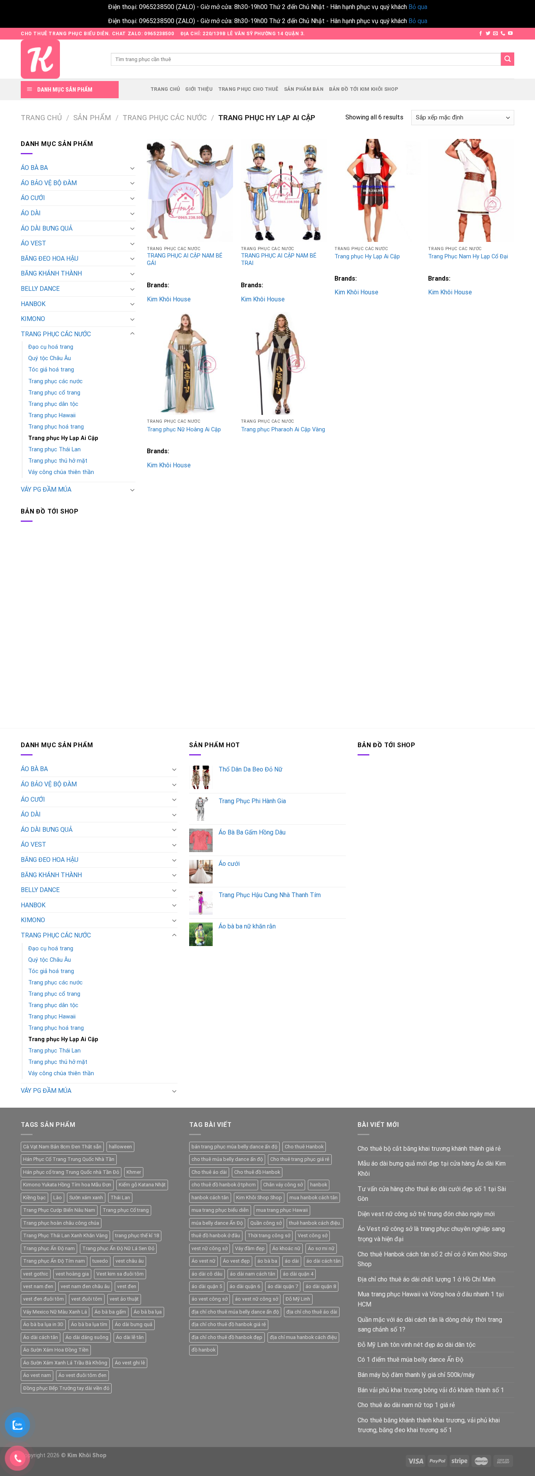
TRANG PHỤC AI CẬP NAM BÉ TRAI (278, 259)
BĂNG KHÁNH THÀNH (51, 273)
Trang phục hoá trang (56, 427)
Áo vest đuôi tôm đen (82, 1375)
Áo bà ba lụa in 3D (43, 1324)
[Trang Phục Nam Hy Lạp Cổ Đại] (471, 190)
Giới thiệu (199, 89)
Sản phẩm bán (304, 89)
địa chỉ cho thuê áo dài (311, 1312)
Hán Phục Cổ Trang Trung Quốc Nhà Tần (68, 1159)
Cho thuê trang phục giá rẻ (299, 1159)
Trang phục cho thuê (248, 89)
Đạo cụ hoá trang (50, 347)
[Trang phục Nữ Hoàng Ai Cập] (190, 363)
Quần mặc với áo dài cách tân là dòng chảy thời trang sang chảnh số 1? (430, 1325)
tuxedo (100, 1261)
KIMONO (33, 319)
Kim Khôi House (169, 299)
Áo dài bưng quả (133, 1324)
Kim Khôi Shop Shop (259, 1197)
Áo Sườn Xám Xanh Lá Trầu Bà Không (65, 1363)
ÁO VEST (33, 243)
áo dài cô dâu (207, 1274)
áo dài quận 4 (298, 1274)
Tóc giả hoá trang (51, 369)
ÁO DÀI (31, 213)
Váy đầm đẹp (250, 1248)
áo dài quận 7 (283, 1286)
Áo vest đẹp (236, 1261)
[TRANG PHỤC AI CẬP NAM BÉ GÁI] (190, 190)
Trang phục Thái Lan (54, 449)
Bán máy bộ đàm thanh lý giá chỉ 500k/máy (416, 1375)
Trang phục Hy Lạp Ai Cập (63, 438)
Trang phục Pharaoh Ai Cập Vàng (283, 429)
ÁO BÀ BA (34, 167)
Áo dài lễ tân (130, 1337)
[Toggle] (132, 168)
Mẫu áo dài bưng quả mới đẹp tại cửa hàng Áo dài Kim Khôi (432, 1168)
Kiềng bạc (34, 1197)
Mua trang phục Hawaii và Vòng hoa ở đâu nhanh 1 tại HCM (431, 1299)
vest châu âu (130, 1261)
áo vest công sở (210, 1299)
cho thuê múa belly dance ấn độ (227, 1159)
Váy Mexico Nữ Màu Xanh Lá (55, 1312)
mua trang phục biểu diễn (220, 1210)
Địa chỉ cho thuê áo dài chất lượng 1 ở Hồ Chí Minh (426, 1279)
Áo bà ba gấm (110, 1312)
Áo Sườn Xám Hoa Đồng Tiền (56, 1350)
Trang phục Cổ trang (126, 1210)
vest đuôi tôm (86, 1299)
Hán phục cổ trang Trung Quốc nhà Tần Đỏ (71, 1172)
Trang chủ (165, 89)
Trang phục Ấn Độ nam (49, 1248)
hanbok (318, 1185)
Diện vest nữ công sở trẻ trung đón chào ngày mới (426, 1214)
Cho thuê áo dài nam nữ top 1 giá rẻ (406, 1405)
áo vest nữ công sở (256, 1299)
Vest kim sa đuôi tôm (120, 1274)
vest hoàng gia (72, 1274)
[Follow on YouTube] (510, 33)
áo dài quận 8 (320, 1286)
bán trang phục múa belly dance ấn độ (234, 1147)
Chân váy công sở (283, 1185)
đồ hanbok (203, 1350)
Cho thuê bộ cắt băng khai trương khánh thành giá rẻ (429, 1148)
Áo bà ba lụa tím (89, 1324)
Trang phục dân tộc (53, 404)
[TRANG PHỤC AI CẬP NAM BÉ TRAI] (284, 190)
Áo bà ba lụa (148, 1312)
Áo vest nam (37, 1375)
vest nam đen (38, 1286)
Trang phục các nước (55, 381)
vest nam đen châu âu (85, 1286)
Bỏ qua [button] (417, 7)
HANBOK (33, 304)
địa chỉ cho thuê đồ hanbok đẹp (227, 1337)
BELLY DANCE (40, 288)
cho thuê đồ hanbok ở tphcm (224, 1185)
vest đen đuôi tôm (43, 1299)
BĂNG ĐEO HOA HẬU (49, 258)
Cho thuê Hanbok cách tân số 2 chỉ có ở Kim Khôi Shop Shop (432, 1259)
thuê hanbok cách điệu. (315, 1223)
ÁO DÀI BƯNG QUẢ (46, 228)
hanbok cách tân (210, 1197)
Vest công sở (312, 1235)
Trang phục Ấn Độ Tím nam (54, 1261)
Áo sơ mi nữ (321, 1248)
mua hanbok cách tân (313, 1197)
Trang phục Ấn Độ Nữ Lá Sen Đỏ (118, 1248)
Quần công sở (266, 1223)
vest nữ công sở (210, 1248)
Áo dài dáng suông (86, 1337)
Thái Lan (120, 1197)
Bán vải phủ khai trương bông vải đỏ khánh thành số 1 (431, 1390)
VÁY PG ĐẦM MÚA (46, 489)
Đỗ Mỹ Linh (298, 1299)
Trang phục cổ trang (54, 392)
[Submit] (507, 59)
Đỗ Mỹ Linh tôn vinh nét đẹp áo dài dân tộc (416, 1344)
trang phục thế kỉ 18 (137, 1235)
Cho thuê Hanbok (304, 1147)
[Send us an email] (495, 33)
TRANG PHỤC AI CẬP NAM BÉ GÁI (184, 259)
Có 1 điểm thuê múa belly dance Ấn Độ (410, 1359)
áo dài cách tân (323, 1261)
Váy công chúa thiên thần (61, 472)
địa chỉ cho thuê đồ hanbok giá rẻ (229, 1324)
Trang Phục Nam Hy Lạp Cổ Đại (468, 256)
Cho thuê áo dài (209, 1172)
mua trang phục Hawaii (282, 1210)
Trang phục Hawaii (52, 415)
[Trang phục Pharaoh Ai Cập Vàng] (284, 363)
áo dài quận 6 (245, 1286)
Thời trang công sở (269, 1235)
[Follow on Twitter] (488, 33)
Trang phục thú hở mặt (57, 461)
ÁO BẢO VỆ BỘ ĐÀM (49, 183)
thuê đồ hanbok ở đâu (216, 1235)
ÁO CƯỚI (33, 198)
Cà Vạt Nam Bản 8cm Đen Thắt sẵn (62, 1147)
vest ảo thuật (124, 1299)
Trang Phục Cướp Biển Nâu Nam (59, 1210)
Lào (57, 1197)
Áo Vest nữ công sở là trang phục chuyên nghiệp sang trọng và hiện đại (431, 1234)
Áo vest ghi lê (130, 1363)
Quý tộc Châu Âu (49, 358)
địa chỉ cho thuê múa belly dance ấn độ (235, 1312)
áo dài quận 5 (207, 1286)
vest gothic (35, 1274)
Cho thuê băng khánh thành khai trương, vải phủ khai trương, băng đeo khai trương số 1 (429, 1425)
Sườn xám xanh (86, 1197)
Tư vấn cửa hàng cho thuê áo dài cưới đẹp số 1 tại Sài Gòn (432, 1194)
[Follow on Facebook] (480, 33)
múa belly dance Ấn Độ (217, 1223)
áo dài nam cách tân (252, 1274)
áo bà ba (267, 1261)
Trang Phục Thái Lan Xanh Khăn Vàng (65, 1235)
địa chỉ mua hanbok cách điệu (303, 1337)
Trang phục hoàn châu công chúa (61, 1223)
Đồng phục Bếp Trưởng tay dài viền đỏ (66, 1388)
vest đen (126, 1286)
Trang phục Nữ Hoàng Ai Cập (184, 429)
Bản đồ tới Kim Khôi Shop (363, 89)
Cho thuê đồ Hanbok (257, 1172)
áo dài (292, 1261)
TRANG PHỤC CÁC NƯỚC (165, 118)
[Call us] (503, 33)
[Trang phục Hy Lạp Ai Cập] (377, 190)
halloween (120, 1147)
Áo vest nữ (203, 1261)
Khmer (134, 1172)
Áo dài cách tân (40, 1337)
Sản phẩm (92, 118)
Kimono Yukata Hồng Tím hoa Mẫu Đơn (67, 1185)
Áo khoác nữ (286, 1248)
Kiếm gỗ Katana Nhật (142, 1185)
